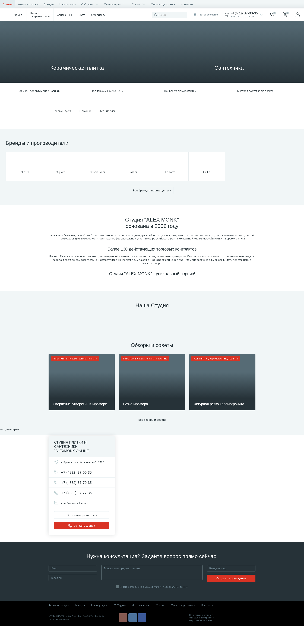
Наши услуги (67, 4)
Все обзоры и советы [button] (152, 419)
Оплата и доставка (163, 4)
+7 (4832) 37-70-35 (76, 483)
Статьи (136, 4)
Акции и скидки (28, 4)
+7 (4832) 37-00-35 (76, 472)
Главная (7, 4)
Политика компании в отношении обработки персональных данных (202, 618)
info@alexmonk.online (75, 503)
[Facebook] (142, 617)
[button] (81, 515)
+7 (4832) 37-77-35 (76, 493)
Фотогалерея (112, 4)
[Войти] (297, 14)
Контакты (187, 4)
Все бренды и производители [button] (152, 190)
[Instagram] (123, 617)
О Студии (87, 4)
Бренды (49, 4)
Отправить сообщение (231, 578)
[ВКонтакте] (132, 617)
